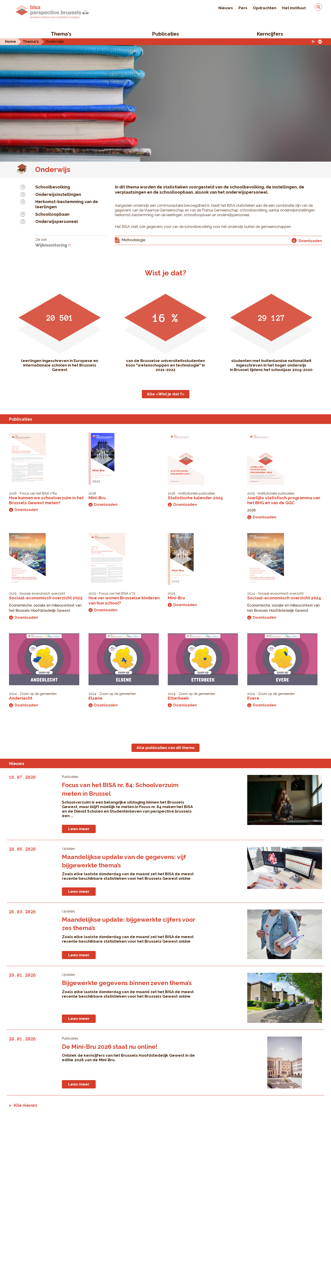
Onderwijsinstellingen (58, 194)
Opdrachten (264, 8)
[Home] (52, 11)
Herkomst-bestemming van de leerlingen (66, 204)
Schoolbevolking (52, 186)
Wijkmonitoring (51, 245)
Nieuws (225, 8)
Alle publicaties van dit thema (165, 747)
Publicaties (165, 34)
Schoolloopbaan (52, 214)
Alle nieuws (25, 1105)
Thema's (61, 34)
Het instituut (294, 8)
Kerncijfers (270, 34)
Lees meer (78, 829)
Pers (242, 8)
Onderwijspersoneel (56, 221)
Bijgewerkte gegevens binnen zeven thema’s (127, 982)
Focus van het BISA (34, 493)
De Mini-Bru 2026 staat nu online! (109, 1046)
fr (313, 42)
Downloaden (26, 510)
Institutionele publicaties (197, 493)
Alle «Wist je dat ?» (165, 394)
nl (320, 42)
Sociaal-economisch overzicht (42, 593)
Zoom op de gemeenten (38, 694)
